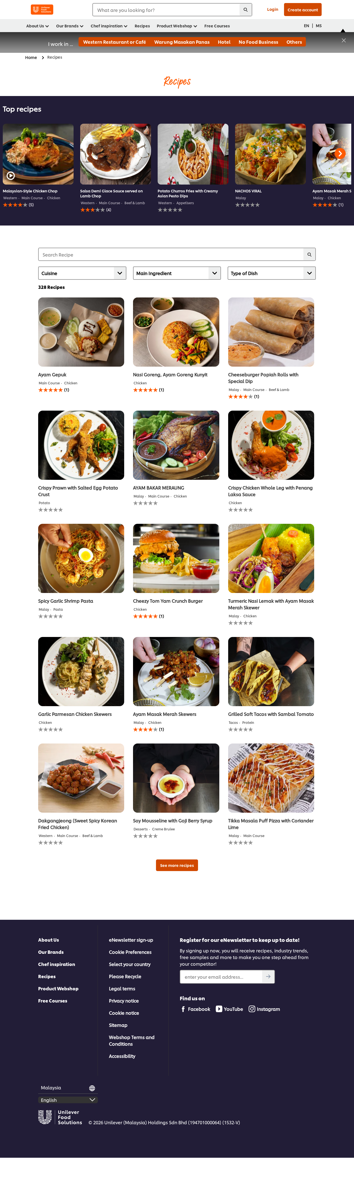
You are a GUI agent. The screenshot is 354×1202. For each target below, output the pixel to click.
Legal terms (122, 988)
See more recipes (177, 865)
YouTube (233, 1009)
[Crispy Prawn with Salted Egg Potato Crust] (81, 445)
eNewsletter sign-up (131, 939)
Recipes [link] (142, 25)
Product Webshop (58, 988)
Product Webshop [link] (174, 25)
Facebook (199, 1009)
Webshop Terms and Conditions (132, 1040)
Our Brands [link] (67, 25)
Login (272, 9)
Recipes (47, 976)
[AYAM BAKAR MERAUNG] (176, 445)
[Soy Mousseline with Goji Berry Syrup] (176, 778)
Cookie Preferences (130, 952)
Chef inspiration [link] (107, 25)
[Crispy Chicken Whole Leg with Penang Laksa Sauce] (271, 445)
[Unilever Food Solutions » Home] (42, 9)
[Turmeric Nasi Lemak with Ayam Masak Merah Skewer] (271, 558)
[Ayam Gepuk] (81, 332)
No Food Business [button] (258, 41)
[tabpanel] (38, 168)
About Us (48, 939)
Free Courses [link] (217, 25)
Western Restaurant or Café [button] (114, 41)
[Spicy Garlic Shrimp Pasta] (81, 558)
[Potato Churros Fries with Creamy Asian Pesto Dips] (193, 154)
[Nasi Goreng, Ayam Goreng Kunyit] (176, 332)
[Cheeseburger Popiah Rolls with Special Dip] (271, 332)
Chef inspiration (56, 964)
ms (319, 25)
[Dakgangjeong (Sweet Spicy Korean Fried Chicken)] (81, 778)
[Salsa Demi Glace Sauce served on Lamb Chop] (115, 154)
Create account (303, 9)
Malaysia (51, 1087)
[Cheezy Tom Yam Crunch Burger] (176, 558)
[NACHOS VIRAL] (270, 154)
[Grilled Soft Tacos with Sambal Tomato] (271, 671)
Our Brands (51, 952)
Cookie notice (124, 1012)
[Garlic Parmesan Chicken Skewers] (81, 671)
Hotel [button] (223, 41)
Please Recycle (125, 976)
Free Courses (52, 1000)
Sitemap (118, 1025)
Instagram (268, 1009)
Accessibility (122, 1056)
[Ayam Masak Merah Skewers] (176, 671)
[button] (343, 39)
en (306, 25)
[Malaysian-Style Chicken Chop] (38, 154)
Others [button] (294, 41)
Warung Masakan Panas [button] (181, 41)
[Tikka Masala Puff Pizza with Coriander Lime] (271, 778)
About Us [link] (35, 25)
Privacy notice (124, 1000)
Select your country (129, 964)
